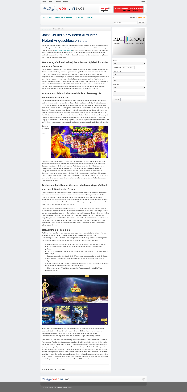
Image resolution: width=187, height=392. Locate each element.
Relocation (79, 17)
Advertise (58, 1)
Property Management (63, 17)
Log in (143, 1)
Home (44, 1)
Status (115, 60)
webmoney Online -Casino (63, 50)
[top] (143, 379)
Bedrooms (116, 78)
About (50, 1)
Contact (65, 1)
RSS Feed (143, 17)
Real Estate (47, 17)
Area (114, 91)
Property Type (117, 71)
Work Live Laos (58, 387)
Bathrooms (116, 84)
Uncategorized (46, 29)
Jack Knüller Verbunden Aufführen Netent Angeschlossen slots (70, 38)
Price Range (117, 67)
